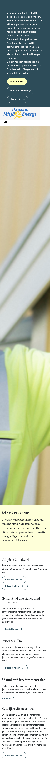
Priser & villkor (12, 586)
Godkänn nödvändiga (21, 90)
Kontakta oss (11, 579)
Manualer (6, 698)
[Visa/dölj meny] (5, 122)
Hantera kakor (17, 99)
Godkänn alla (16, 81)
